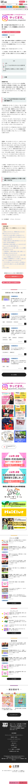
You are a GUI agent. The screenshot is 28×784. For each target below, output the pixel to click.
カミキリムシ (5, 339)
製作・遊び (15, 6)
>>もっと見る (6, 267)
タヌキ (4, 307)
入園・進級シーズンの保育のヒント (13, 32)
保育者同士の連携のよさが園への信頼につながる (14, 69)
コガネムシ (14, 337)
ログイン (22, 1)
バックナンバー (14, 714)
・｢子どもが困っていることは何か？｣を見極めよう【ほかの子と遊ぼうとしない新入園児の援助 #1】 (14, 264)
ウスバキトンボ (9, 321)
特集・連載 (9, 6)
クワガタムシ (21, 305)
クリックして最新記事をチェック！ (14, 276)
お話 (6, 63)
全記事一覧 (3, 6)
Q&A (3, 366)
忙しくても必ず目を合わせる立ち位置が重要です (14, 66)
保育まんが (12, 352)
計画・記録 (21, 6)
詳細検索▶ (25, 4)
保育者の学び (10, 9)
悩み (7, 366)
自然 (3, 305)
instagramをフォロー (10, 446)
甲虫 (9, 337)
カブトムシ (8, 305)
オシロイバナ (15, 305)
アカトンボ (16, 321)
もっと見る (14, 374)
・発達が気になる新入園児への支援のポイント (13, 235)
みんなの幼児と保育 (4, 9)
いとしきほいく (5, 352)
